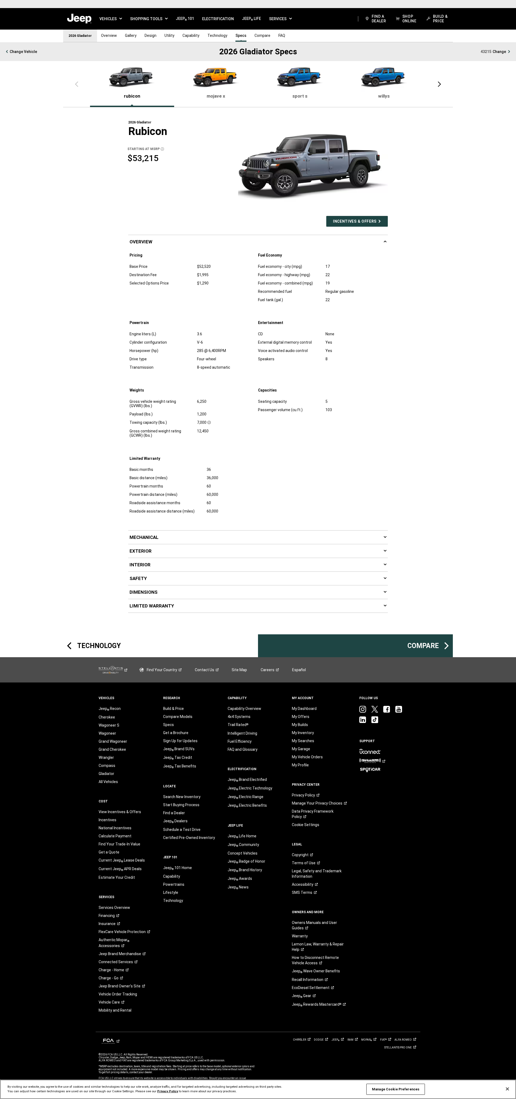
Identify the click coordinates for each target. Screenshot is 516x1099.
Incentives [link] (107, 820)
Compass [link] (107, 765)
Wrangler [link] (106, 757)
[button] (110, 19)
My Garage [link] (301, 749)
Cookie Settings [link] (305, 825)
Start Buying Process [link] (181, 805)
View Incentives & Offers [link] (120, 812)
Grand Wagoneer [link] (113, 741)
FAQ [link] (281, 35)
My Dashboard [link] (304, 708)
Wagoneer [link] (107, 733)
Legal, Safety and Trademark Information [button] (317, 874)
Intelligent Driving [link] (242, 733)
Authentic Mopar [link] (114, 943)
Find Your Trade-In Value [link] (119, 844)
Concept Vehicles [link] (242, 853)
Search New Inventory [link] (181, 797)
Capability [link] (190, 35)
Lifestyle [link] (170, 892)
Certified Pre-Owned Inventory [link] (189, 837)
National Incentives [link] (115, 828)
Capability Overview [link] (244, 708)
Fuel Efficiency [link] (240, 741)
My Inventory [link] (303, 733)
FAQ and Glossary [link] (242, 749)
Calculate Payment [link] (115, 836)
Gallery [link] (131, 35)
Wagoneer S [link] (109, 725)
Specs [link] (240, 35)
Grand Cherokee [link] (112, 749)
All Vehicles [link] (108, 782)
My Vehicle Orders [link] (307, 757)
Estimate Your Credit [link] (117, 877)
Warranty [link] (300, 936)
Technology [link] (217, 35)
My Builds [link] (300, 725)
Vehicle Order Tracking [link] (118, 994)
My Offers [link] (300, 716)
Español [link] (299, 670)
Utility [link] (169, 35)
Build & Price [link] (173, 708)
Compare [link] (262, 35)
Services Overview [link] (114, 907)
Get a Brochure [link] (175, 733)
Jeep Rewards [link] (316, 1004)
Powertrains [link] (173, 884)
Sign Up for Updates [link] (180, 741)
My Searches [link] (303, 741)
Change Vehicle (23, 52)
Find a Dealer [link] (174, 813)
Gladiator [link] (106, 773)
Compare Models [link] (177, 716)
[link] (79, 19)
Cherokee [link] (107, 717)
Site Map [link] (239, 670)
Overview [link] (109, 35)
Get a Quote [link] (109, 852)
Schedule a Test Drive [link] (181, 829)
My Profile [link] (300, 765)
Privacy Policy (167, 1091)
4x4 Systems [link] (239, 716)
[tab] (132, 83)
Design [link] (150, 35)
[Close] (507, 1089)
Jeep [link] (301, 996)
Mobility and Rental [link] (115, 1010)
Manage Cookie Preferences (395, 1089)
